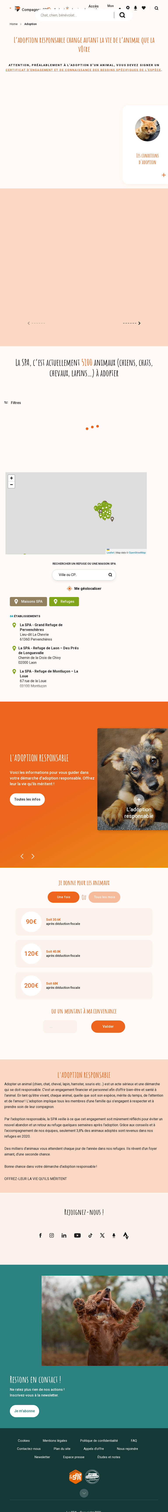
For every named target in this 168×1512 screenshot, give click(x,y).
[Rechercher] (122, 15)
